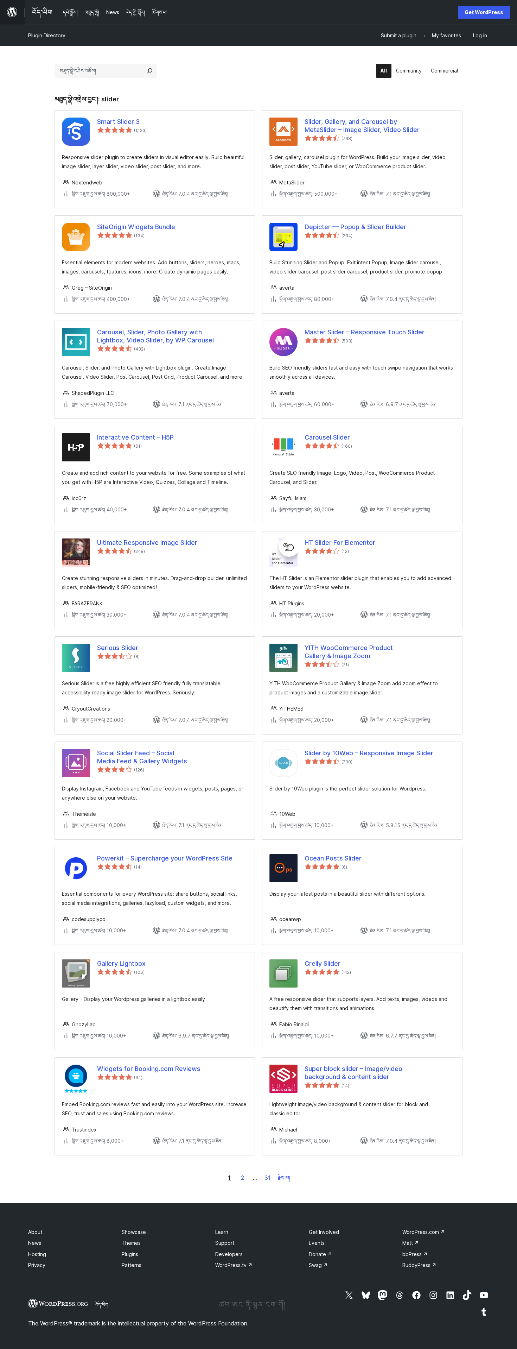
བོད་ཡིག (101, 1304)
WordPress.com (423, 1232)
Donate (320, 1254)
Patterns (131, 1265)
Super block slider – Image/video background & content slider (353, 1072)
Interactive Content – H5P (135, 437)
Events (317, 1243)
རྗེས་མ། (284, 1178)
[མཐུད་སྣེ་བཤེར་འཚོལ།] (150, 71)
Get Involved (324, 1232)
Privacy (36, 1265)
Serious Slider (117, 647)
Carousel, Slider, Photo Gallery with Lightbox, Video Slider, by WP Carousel (155, 336)
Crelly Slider (322, 963)
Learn (221, 1232)
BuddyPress (419, 1265)
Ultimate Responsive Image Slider (147, 542)
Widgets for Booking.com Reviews (148, 1068)
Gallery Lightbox (121, 963)
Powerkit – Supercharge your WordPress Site (164, 858)
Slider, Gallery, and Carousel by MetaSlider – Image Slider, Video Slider (362, 125)
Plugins (130, 1254)
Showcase (134, 1232)
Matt (410, 1243)
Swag (318, 1265)
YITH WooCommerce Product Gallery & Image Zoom (349, 652)
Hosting (37, 1254)
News (34, 1243)
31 (267, 1177)
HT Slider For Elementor (340, 542)
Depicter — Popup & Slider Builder (355, 227)
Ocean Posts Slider (333, 858)
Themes (131, 1243)
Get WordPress (484, 12)
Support (224, 1243)
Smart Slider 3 (118, 121)
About (35, 1232)
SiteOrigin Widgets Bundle (136, 227)
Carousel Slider (327, 437)
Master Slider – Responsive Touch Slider (365, 332)
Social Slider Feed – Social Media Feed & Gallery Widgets (142, 757)
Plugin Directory (46, 35)
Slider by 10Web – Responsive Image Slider (369, 753)
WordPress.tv (234, 1265)
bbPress (415, 1254)
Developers (229, 1254)
